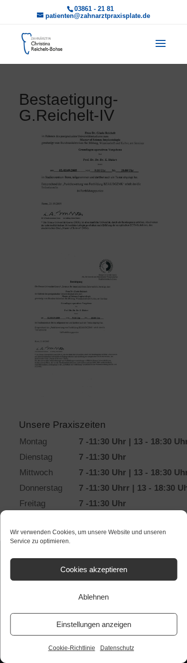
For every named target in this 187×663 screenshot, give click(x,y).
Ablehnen (93, 597)
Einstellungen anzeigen (93, 624)
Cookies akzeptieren (93, 569)
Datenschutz (117, 648)
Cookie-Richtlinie (71, 648)
